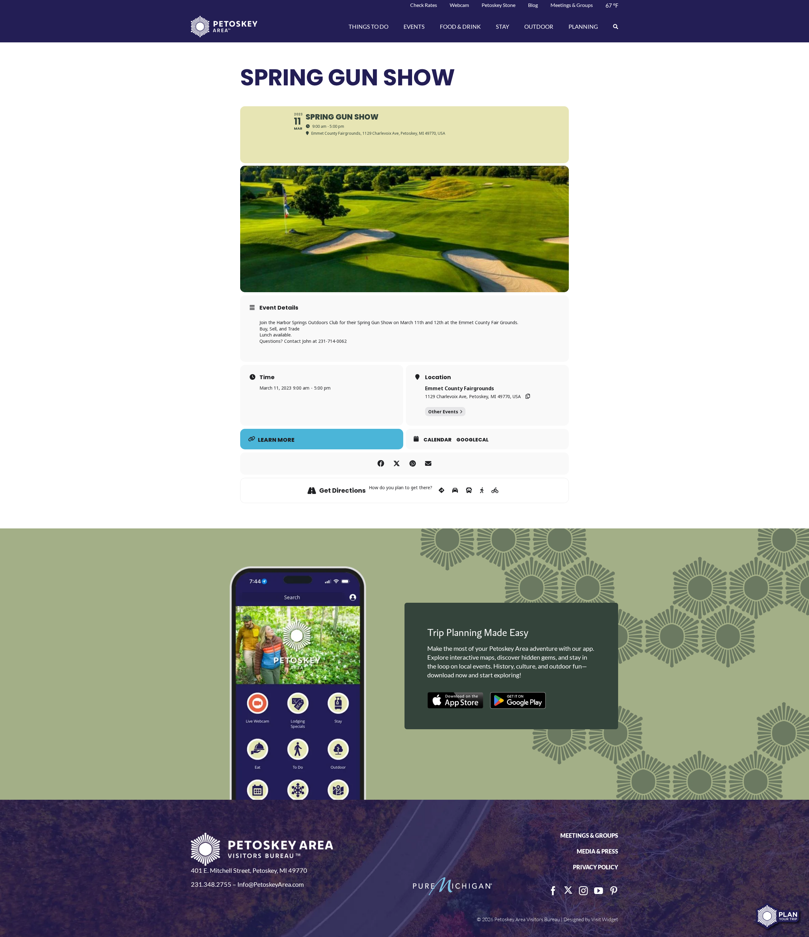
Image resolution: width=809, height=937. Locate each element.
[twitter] (568, 890)
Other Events (443, 412)
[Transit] (469, 490)
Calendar (437, 440)
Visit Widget (604, 919)
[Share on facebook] (381, 464)
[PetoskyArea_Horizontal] (224, 19)
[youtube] (598, 890)
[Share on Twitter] (396, 464)
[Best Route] (441, 490)
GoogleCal (472, 440)
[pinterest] (613, 890)
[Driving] (455, 490)
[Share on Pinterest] (412, 464)
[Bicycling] (495, 490)
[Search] (611, 26)
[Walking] (482, 490)
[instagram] (583, 890)
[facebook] (553, 890)
